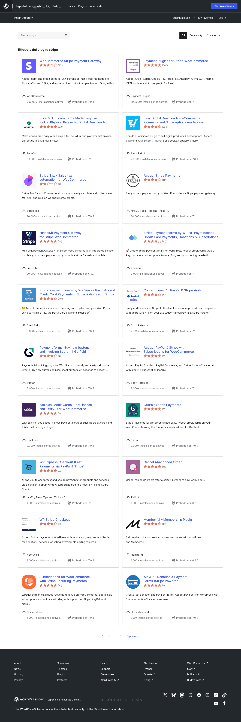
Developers (107, 674)
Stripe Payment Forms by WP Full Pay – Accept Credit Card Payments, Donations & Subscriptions (181, 235)
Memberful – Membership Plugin (168, 519)
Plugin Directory (23, 17)
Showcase (63, 663)
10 (121, 636)
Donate (150, 674)
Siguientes (133, 636)
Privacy (18, 679)
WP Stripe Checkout (55, 519)
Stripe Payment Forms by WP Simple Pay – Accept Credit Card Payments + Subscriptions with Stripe (77, 292)
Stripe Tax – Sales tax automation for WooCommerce (63, 177)
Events (148, 668)
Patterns (62, 679)
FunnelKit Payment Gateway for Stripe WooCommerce (61, 235)
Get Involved (151, 663)
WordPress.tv (110, 679)
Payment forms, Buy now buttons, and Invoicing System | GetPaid (65, 349)
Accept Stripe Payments (162, 175)
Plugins (61, 674)
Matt (191, 668)
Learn (104, 663)
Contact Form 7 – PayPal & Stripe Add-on (174, 290)
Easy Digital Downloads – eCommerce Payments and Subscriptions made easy (174, 120)
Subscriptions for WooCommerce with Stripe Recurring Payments (65, 579)
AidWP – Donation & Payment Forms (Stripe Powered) (166, 579)
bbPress (193, 674)
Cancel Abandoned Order (163, 462)
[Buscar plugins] (66, 35)
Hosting (18, 674)
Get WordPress (224, 6)
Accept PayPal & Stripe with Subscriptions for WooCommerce (169, 349)
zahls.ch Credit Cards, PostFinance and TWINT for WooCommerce (66, 407)
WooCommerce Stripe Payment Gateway (70, 61)
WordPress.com (198, 663)
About (17, 663)
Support (105, 668)
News (17, 668)
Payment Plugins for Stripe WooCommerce (176, 61)
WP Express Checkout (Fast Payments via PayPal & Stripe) (62, 464)
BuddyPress (195, 679)
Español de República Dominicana (66, 699)
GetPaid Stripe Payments (162, 405)
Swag (148, 679)
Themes (62, 668)
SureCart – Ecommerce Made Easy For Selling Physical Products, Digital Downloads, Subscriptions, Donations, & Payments (73, 120)
